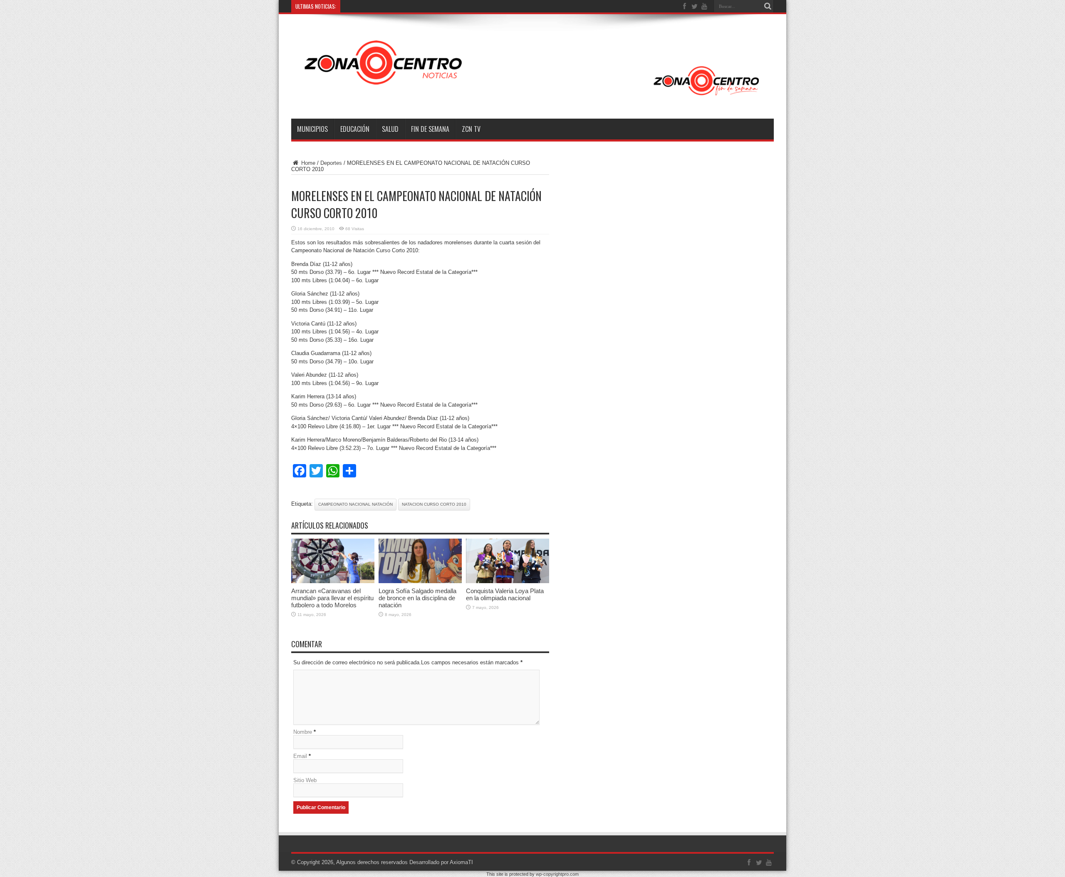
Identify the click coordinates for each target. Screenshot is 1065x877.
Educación (354, 129)
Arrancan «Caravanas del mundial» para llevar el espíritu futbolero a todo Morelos (332, 598)
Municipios (312, 129)
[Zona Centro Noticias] (532, 98)
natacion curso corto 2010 (434, 504)
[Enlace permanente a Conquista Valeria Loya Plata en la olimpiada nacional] (507, 581)
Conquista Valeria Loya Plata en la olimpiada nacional (505, 594)
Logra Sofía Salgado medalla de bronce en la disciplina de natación (417, 598)
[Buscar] (767, 6)
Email (300, 756)
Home (307, 163)
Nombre (302, 732)
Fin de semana (430, 129)
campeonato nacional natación (355, 504)
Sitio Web (305, 780)
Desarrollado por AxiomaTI (441, 862)
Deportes (331, 163)
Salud (390, 129)
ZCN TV (471, 129)
